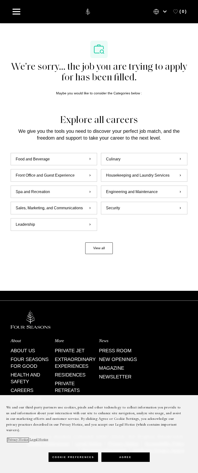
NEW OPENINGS (118, 359)
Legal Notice (39, 440)
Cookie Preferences (73, 457)
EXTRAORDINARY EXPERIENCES (75, 363)
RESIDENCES (70, 374)
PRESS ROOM (115, 350)
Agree (125, 457)
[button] (99, 248)
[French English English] (161, 12)
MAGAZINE (111, 368)
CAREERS (22, 390)
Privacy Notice (17, 440)
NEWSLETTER (115, 376)
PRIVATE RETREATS (67, 387)
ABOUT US (23, 350)
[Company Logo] (87, 11)
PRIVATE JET (70, 350)
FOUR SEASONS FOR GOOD (30, 363)
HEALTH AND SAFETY (25, 378)
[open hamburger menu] (16, 11)
